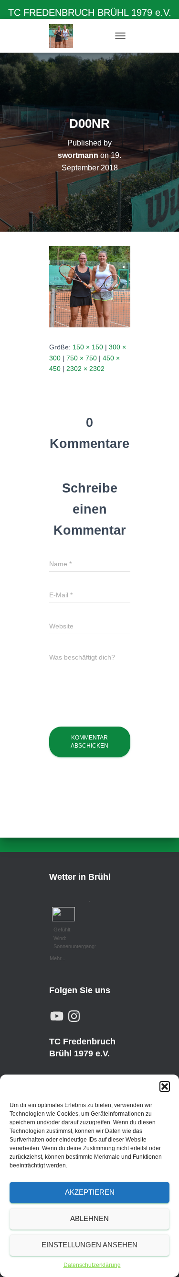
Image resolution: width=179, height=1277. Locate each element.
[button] (164, 1086)
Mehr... (57, 957)
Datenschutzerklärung (92, 1265)
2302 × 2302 (85, 368)
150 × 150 (88, 347)
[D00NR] (89, 286)
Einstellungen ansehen (89, 1245)
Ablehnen (89, 1218)
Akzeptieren (90, 1192)
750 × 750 (81, 358)
